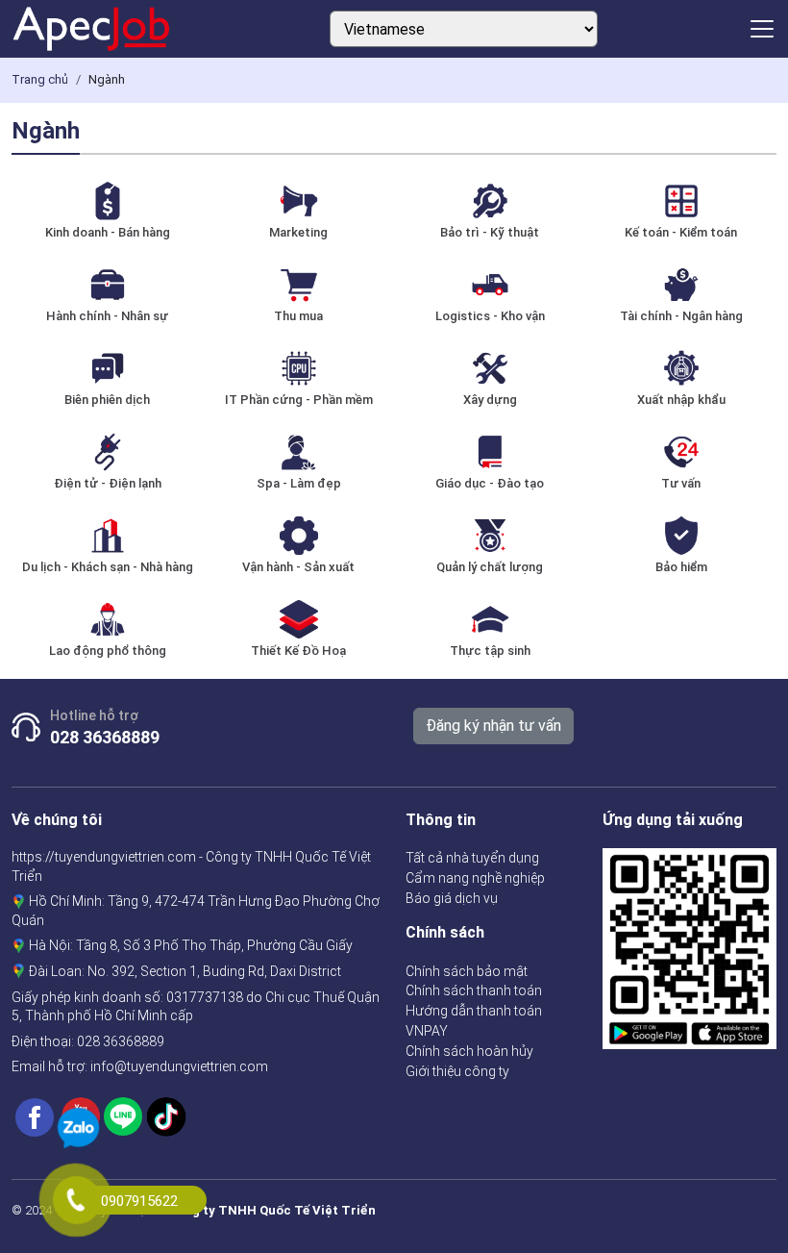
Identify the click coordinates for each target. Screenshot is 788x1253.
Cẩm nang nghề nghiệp (475, 878)
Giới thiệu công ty (457, 1071)
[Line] (123, 1115)
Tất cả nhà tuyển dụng (472, 857)
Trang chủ (40, 79)
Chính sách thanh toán (474, 990)
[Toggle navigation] (762, 28)
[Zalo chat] (78, 1130)
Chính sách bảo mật (467, 971)
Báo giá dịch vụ (452, 898)
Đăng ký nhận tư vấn (493, 725)
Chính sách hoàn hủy (469, 1051)
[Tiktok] (166, 1115)
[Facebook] (35, 1115)
